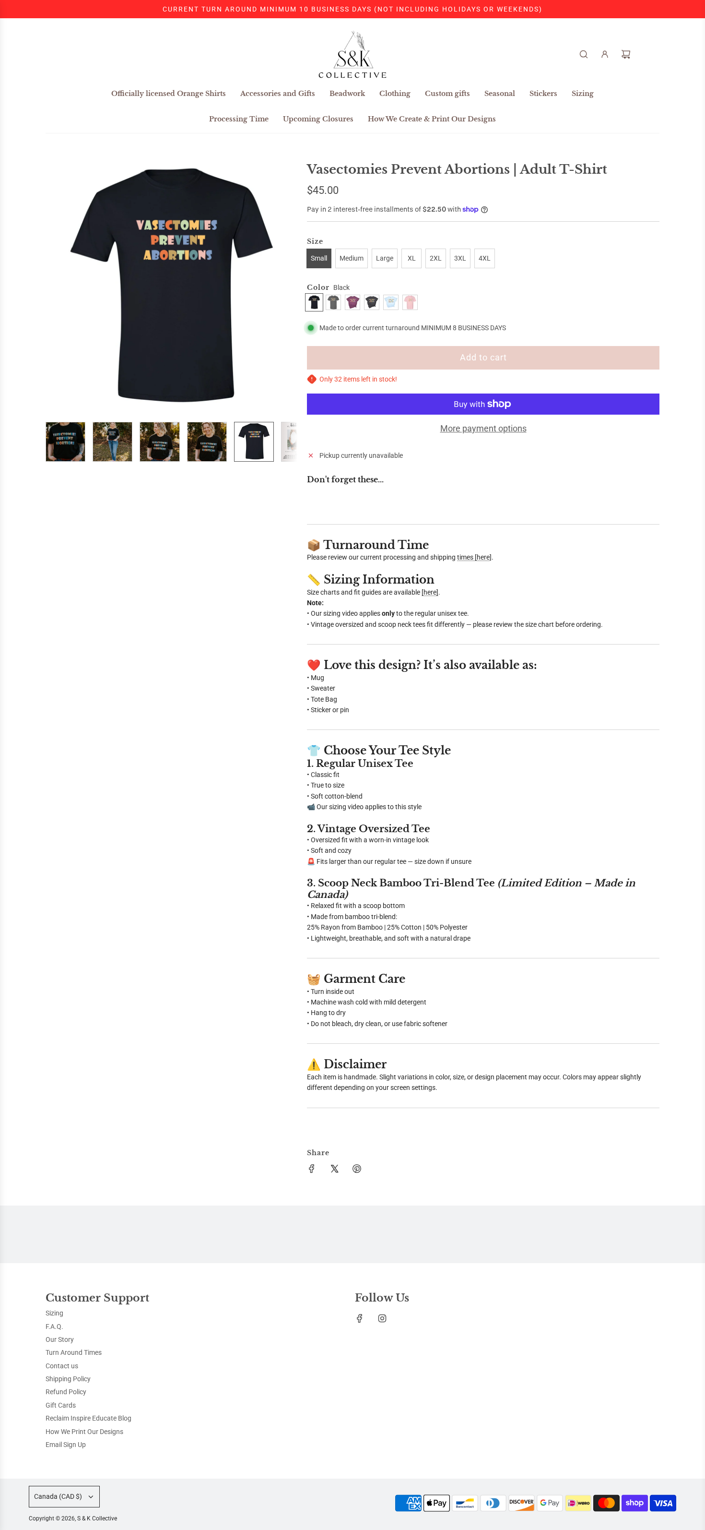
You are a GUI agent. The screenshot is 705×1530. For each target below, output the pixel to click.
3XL (460, 258)
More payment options (483, 428)
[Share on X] (334, 1170)
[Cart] (625, 54)
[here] (430, 592)
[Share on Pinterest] (356, 1170)
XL (412, 258)
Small (319, 258)
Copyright (73, 1518)
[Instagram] (382, 1318)
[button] (58, 288)
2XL (436, 258)
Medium (352, 258)
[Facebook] (359, 1318)
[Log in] (604, 54)
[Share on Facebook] (311, 1170)
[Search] (583, 54)
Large (384, 258)
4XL (485, 258)
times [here (473, 557)
